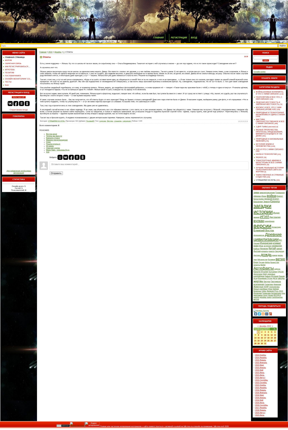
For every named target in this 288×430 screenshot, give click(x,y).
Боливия (271, 260)
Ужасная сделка (53, 148)
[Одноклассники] (263, 313)
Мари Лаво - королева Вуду (58, 150)
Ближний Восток (264, 230)
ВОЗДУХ (277, 295)
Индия (276, 213)
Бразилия (258, 202)
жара (256, 245)
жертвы (258, 281)
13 (275, 335)
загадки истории (263, 209)
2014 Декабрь (261, 358)
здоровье (271, 274)
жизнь (280, 255)
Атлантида (276, 227)
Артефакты (264, 268)
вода (262, 265)
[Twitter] (259, 313)
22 (259, 341)
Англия (257, 251)
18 (268, 338)
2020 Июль (259, 415)
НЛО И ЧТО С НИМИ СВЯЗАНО (269, 149)
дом (255, 260)
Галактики (266, 293)
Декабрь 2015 (265, 326)
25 (268, 341)
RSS (207, 1)
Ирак (261, 246)
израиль (264, 251)
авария (257, 217)
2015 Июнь (259, 373)
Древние (264, 248)
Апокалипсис (259, 235)
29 (259, 343)
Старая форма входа (19, 110)
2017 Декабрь (261, 408)
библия (276, 289)
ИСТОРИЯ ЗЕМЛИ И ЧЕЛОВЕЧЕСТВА (265, 145)
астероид (268, 246)
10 (265, 335)
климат (277, 243)
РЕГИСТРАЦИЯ (179, 37)
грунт (265, 295)
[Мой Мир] (266, 313)
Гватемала (276, 281)
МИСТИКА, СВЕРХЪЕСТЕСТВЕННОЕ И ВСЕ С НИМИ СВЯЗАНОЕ (270, 121)
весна (256, 299)
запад (279, 248)
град (265, 274)
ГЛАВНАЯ (158, 37)
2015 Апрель (260, 368)
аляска (277, 269)
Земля (266, 201)
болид (270, 295)
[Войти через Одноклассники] (27, 103)
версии (262, 226)
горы (264, 291)
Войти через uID (18, 97)
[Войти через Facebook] (15, 103)
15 (259, 338)
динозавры (258, 295)
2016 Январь (260, 390)
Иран (263, 196)
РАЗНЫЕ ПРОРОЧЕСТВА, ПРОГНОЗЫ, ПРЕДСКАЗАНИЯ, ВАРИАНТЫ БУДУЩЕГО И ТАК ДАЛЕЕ (269, 133)
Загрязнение (277, 297)
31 (265, 343)
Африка (257, 196)
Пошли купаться (53, 144)
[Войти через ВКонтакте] (10, 103)
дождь (266, 254)
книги (269, 297)
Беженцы (257, 291)
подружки (102, 121)
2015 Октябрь (261, 383)
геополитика (274, 287)
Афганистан (262, 260)
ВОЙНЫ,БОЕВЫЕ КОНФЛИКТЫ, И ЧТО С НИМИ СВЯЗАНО (270, 93)
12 (272, 335)
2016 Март (259, 395)
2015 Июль (259, 375)
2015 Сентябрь (261, 380)
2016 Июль (259, 403)
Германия (280, 193)
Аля (47, 152)
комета (271, 251)
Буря (256, 262)
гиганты (257, 265)
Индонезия (266, 243)
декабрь (263, 297)
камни (274, 255)
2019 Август (260, 413)
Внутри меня (51, 134)
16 (262, 338)
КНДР (266, 287)
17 (265, 338)
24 (265, 341)
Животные (259, 287)
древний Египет (271, 199)
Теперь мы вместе (54, 136)
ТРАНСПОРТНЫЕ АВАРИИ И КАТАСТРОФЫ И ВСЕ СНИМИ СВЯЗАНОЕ (269, 162)
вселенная (259, 284)
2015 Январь (260, 360)
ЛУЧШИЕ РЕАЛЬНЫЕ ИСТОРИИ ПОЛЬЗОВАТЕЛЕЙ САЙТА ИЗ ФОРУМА (270, 170)
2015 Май (259, 370)
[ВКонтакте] (255, 313)
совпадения (126, 121)
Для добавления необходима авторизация (18, 172)
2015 (50, 52)
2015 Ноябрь (260, 385)
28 (255, 343)
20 (275, 338)
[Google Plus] (270, 313)
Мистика (110, 121)
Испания (274, 276)
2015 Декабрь (261, 388)
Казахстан (274, 262)
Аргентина (258, 274)
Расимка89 (90, 121)
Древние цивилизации (268, 237)
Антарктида (276, 293)
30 (262, 343)
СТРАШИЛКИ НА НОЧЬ (56, 121)
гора (283, 293)
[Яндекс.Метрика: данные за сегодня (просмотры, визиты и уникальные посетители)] (77, 424)
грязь (267, 262)
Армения (277, 284)
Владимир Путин (265, 278)
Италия (264, 272)
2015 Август (260, 378)
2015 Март (259, 365)
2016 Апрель (260, 398)
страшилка (118, 121)
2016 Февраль (261, 393)
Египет (279, 196)
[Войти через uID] (60, 157)
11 (268, 335)
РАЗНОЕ (259, 157)
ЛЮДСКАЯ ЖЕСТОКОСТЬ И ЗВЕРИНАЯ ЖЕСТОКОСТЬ (268, 103)
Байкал (257, 249)
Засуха (267, 281)
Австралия (275, 217)
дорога (256, 297)
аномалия (277, 245)
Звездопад (279, 251)
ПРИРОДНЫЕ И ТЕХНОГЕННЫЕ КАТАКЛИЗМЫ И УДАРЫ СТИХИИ (270, 114)
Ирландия (258, 293)
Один (48, 142)
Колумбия (273, 272)
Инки (270, 289)
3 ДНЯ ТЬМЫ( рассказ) (266, 127)
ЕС (280, 240)
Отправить (56, 173)
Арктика (257, 255)
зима (256, 192)
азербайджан (259, 276)
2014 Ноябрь (260, 355)
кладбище (263, 289)
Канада (257, 272)
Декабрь (57, 52)
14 (255, 338)
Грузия (261, 262)
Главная (43, 52)
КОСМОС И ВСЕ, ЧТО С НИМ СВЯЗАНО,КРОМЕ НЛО (268, 108)
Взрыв (256, 289)
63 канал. (50, 146)
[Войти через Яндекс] (21, 103)
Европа (275, 201)
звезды (281, 278)
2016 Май (259, 400)
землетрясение (267, 192)
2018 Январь (260, 410)
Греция (256, 243)
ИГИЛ (264, 217)
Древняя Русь (272, 291)
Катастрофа (259, 199)
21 (255, 341)
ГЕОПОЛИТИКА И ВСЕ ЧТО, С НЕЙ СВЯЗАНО (269, 98)
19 (272, 338)
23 (262, 341)
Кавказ (268, 276)
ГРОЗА (281, 272)
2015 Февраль (261, 363)
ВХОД (194, 37)
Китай (272, 248)
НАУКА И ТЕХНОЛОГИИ (266, 154)
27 (275, 341)
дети (275, 278)
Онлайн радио (260, 72)
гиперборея (269, 221)
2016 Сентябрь (261, 405)
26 (272, 341)
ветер (280, 259)
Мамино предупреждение (57, 140)
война (271, 196)
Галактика (269, 284)
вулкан (259, 221)
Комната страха (53, 138)
